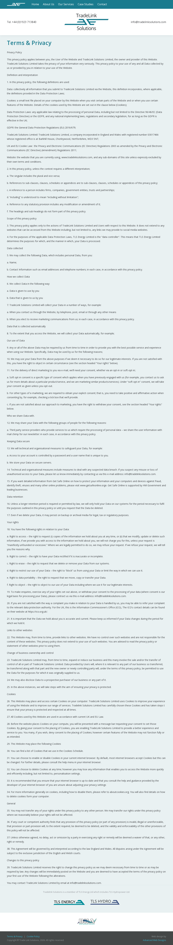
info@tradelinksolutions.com (148, 22)
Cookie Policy (33, 936)
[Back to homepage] (17, 4)
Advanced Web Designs (154, 940)
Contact (102, 4)
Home (35, 4)
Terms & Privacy (14, 936)
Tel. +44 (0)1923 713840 (21, 22)
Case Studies (85, 4)
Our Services (66, 4)
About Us (48, 4)
